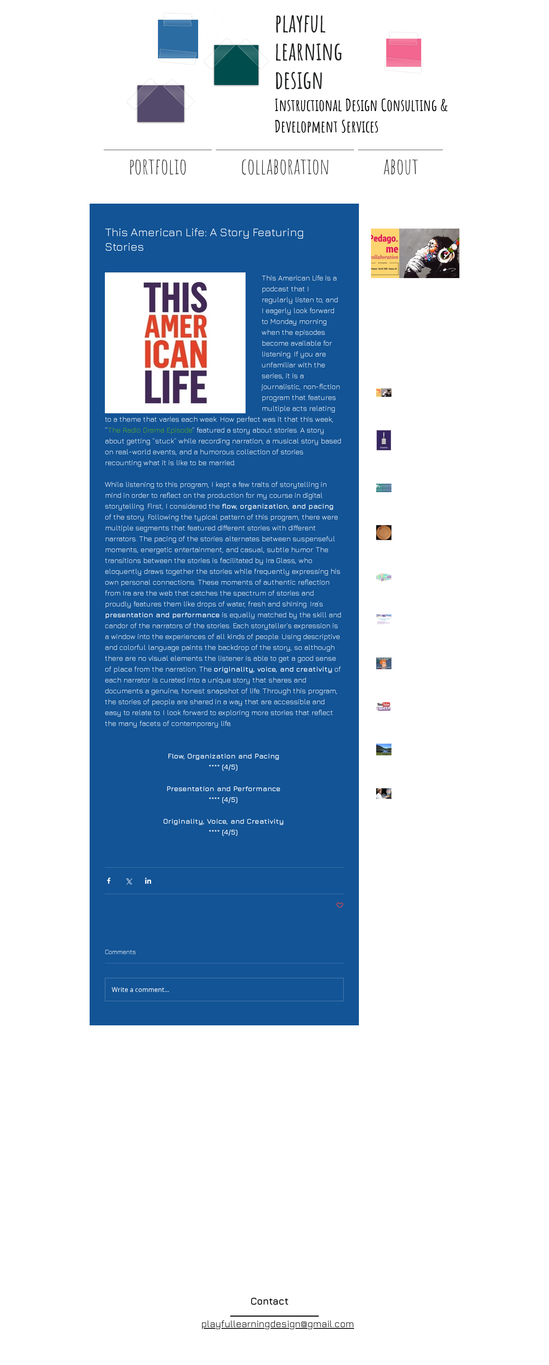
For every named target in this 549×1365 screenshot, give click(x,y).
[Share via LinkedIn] (148, 881)
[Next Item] (446, 253)
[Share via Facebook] (109, 881)
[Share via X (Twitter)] (128, 881)
